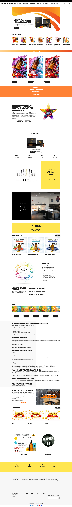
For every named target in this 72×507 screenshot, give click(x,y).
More (57, 3)
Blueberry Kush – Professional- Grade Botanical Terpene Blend (52, 254)
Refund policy (32, 493)
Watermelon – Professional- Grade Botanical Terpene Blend (18, 254)
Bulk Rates (23, 402)
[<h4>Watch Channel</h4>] (48, 440)
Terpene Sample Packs (32, 3)
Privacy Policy (38, 493)
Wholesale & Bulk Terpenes (40, 3)
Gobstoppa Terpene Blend (32, 44)
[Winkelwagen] (70, 3)
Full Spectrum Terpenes (25, 3)
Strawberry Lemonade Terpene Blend (15, 44)
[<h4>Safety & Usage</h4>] (24, 440)
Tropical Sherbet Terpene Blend (66, 44)
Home (15, 3)
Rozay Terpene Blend (57, 44)
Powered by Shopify (37, 503)
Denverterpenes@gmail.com (16, 499)
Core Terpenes (19, 3)
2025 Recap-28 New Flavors (17, 422)
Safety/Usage (53, 3)
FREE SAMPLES (39, 151)
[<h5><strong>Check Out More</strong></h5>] (55, 309)
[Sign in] (69, 3)
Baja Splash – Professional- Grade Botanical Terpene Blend (35, 254)
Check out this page (14, 385)
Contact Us (22, 492)
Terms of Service (27, 493)
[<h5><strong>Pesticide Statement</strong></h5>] (46, 309)
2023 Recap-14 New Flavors (50, 422)
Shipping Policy (44, 493)
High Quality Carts (47, 3)
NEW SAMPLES (33, 151)
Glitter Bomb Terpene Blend (49, 44)
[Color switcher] (66, 3)
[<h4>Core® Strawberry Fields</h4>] (52, 66)
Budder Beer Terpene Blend (40, 44)
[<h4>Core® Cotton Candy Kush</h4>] (36, 66)
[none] (59, 40)
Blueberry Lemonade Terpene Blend (23, 44)
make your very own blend (19, 380)
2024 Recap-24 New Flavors (33, 422)
